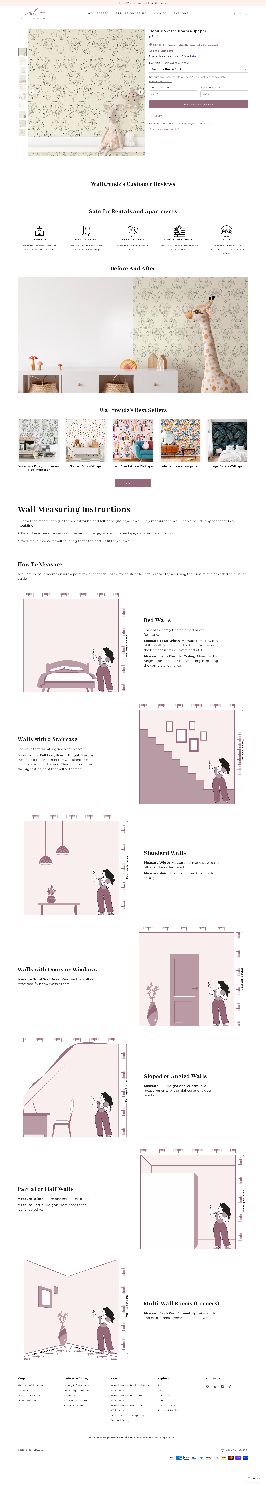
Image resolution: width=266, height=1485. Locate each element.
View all (133, 483)
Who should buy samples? (164, 129)
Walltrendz (37, 1450)
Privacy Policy (167, 1405)
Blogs (161, 1385)
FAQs (161, 1390)
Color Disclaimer (75, 1405)
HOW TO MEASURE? (160, 81)
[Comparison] (133, 335)
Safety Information (76, 1385)
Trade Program (27, 1400)
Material (170, 63)
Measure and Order (77, 1400)
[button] (233, 13)
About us (164, 1395)
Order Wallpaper (198, 104)
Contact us (165, 1400)
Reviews (23, 1390)
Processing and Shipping (127, 1415)
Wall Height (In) (212, 87)
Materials (70, 1395)
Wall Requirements (77, 1390)
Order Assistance (29, 1395)
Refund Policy (120, 1420)
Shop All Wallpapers (31, 1385)
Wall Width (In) (160, 87)
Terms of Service (168, 1410)
